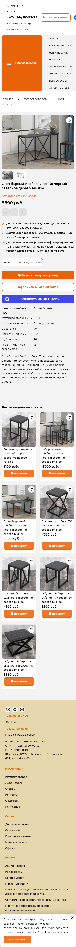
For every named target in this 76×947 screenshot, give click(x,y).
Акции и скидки (16, 865)
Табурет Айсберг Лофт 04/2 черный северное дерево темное (57, 598)
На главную (13, 806)
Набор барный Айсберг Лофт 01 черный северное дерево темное (54, 455)
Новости (54, 59)
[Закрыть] (72, 917)
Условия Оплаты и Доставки (22, 262)
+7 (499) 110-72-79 (16, 716)
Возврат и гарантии (18, 836)
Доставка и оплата (17, 824)
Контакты (11, 794)
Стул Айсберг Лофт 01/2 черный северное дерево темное (57, 525)
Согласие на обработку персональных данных (35, 899)
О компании (13, 800)
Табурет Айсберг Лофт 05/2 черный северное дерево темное (19, 665)
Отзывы (10, 788)
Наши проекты (58, 52)
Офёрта (10, 848)
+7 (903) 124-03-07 (17, 728)
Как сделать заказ (60, 45)
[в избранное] (69, 120)
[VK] (8, 709)
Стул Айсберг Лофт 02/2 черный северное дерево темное (19, 598)
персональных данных (18, 928)
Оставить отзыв (59, 87)
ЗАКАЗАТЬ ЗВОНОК (18, 722)
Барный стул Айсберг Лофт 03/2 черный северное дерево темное (18, 455)
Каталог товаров (35, 99)
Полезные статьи (60, 66)
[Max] (15, 709)
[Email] (22, 709)
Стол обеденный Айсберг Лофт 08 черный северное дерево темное (16, 527)
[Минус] (6, 212)
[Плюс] (23, 212)
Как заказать (13, 871)
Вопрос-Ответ (58, 80)
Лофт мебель (13, 783)
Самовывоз (12, 830)
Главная (54, 38)
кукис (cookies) (56, 928)
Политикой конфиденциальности (46, 932)
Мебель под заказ (17, 842)
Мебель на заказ (60, 73)
